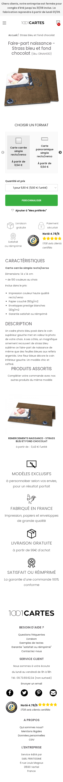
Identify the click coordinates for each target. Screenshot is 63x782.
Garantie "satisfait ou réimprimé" (31, 647)
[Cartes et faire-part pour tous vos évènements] (31, 23)
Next (60, 152)
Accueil (12, 35)
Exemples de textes (31, 643)
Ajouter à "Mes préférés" (31, 210)
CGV (31, 739)
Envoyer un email (31, 683)
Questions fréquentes (31, 634)
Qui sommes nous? (31, 727)
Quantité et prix (15, 181)
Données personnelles (31, 735)
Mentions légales (31, 731)
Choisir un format (31, 125)
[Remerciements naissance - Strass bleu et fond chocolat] (31, 414)
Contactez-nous (31, 651)
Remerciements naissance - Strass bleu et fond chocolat (31, 440)
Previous (3, 152)
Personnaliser (31, 200)
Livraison (31, 639)
